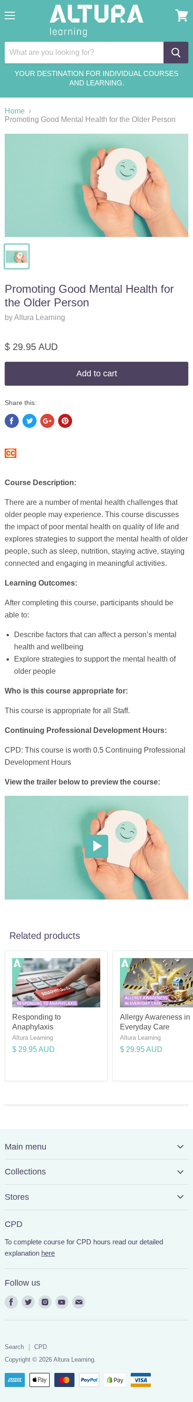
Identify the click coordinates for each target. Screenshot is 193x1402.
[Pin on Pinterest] (65, 421)
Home (15, 111)
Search (14, 1346)
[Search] (175, 52)
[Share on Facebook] (12, 421)
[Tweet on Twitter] (29, 421)
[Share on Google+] (47, 421)
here (48, 1253)
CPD (40, 1346)
